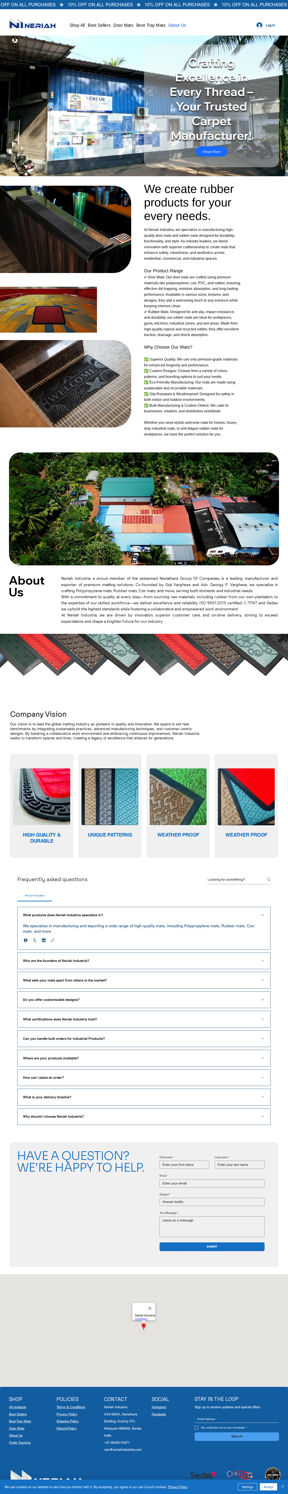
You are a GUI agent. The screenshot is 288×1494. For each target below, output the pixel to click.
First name (167, 1157)
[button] (25, 940)
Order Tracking (20, 1442)
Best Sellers (18, 1414)
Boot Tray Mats (20, 1421)
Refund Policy (66, 1428)
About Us (16, 1435)
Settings (247, 1487)
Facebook (159, 1414)
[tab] (34, 895)
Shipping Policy (67, 1421)
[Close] (282, 1486)
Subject (165, 1194)
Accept (268, 1487)
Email (164, 1175)
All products (17, 1407)
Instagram (159, 1407)
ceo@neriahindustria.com (123, 1449)
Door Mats (17, 1428)
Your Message (169, 1212)
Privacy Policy (66, 1414)
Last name (222, 1157)
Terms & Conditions (70, 1407)
